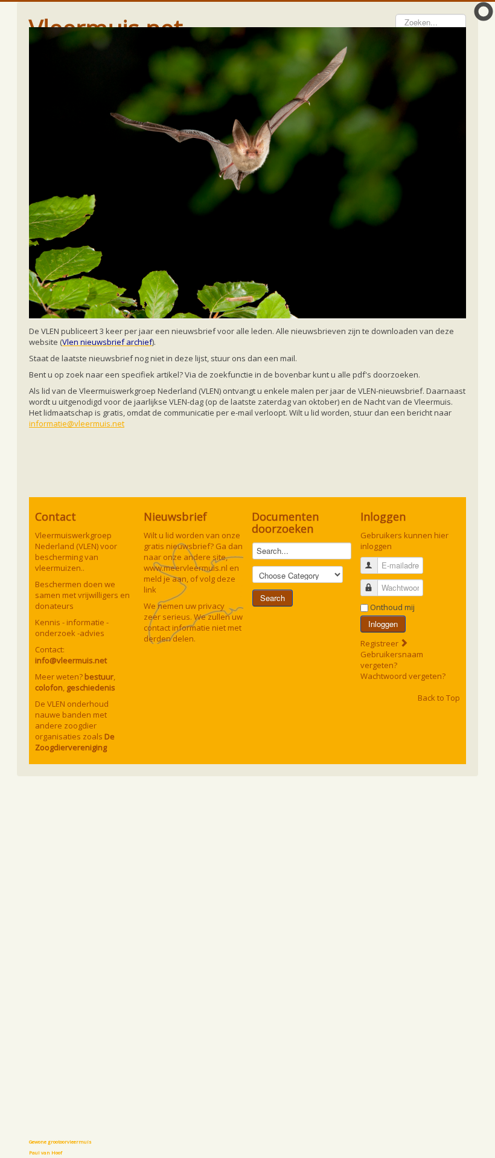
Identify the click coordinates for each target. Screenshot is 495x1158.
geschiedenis (90, 687)
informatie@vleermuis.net (76, 423)
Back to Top (439, 697)
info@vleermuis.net (71, 660)
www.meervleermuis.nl (186, 567)
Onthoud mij (392, 607)
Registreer (380, 643)
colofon (49, 687)
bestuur (99, 676)
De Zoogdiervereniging (75, 742)
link (150, 589)
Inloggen (383, 623)
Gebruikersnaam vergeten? (391, 660)
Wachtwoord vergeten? (403, 676)
